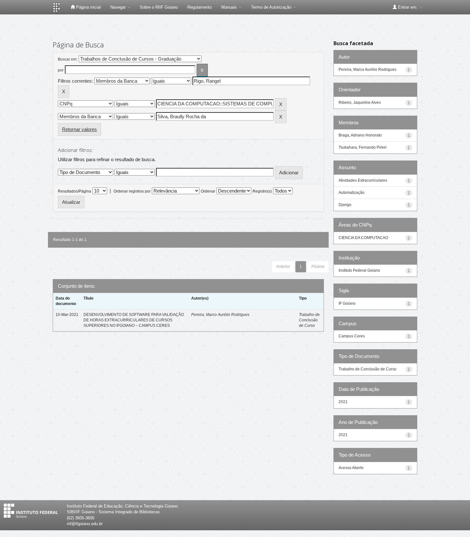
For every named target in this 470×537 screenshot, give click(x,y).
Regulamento (199, 7)
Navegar (118, 7)
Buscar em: (67, 59)
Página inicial (88, 7)
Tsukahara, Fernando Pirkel (363, 147)
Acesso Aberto (351, 468)
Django (345, 204)
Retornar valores (79, 129)
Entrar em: (408, 7)
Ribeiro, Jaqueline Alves (360, 102)
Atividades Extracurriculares (363, 180)
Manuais (229, 7)
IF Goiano (347, 303)
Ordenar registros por (132, 191)
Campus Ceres (352, 336)
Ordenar (208, 191)
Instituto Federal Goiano (359, 270)
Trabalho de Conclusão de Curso (309, 320)
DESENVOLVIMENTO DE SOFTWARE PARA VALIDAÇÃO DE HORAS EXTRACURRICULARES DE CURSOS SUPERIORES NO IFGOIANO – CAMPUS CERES (133, 320)
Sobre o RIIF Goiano (159, 7)
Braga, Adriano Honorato (360, 135)
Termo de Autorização (272, 7)
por (61, 70)
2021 (343, 402)
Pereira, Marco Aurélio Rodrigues (220, 314)
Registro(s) (262, 191)
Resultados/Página (74, 191)
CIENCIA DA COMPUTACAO (363, 237)
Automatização (351, 192)
